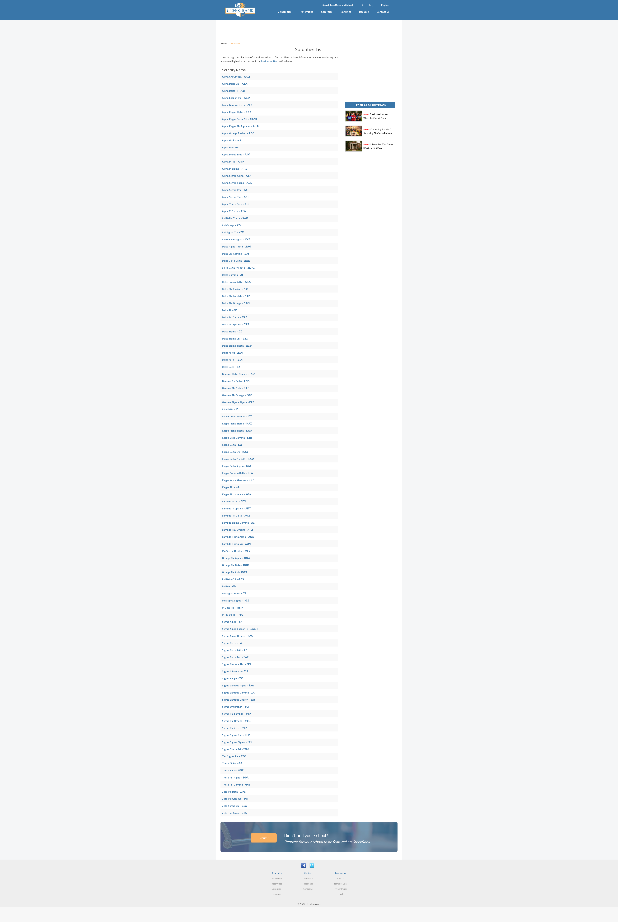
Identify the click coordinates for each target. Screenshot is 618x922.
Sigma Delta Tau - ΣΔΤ (235, 657)
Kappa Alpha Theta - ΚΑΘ (237, 431)
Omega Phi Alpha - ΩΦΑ (236, 558)
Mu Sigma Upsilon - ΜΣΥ (236, 551)
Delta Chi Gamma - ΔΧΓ (236, 254)
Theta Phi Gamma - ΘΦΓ (236, 785)
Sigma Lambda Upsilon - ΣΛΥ (239, 700)
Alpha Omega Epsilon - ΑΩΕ (238, 133)
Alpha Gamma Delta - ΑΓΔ (237, 105)
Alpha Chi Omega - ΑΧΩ (236, 77)
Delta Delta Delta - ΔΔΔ (236, 261)
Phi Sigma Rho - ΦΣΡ (234, 593)
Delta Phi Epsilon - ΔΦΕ (235, 289)
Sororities (326, 12)
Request (364, 12)
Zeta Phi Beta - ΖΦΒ (234, 792)
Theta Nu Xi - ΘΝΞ (232, 770)
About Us (340, 878)
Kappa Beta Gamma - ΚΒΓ (237, 438)
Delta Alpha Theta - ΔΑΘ (236, 246)
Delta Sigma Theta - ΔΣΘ (237, 346)
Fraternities (306, 12)
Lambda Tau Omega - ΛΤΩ (237, 530)
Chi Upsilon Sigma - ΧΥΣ (236, 239)
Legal (340, 894)
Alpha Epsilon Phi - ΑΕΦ (236, 98)
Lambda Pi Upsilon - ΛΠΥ (236, 508)
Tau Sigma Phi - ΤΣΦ (234, 756)
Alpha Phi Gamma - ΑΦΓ (236, 154)
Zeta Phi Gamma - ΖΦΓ (235, 799)
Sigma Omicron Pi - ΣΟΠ (236, 707)
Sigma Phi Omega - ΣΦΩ (236, 721)
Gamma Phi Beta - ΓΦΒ (235, 388)
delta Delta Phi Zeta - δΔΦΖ (238, 268)
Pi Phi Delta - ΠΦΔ (232, 615)
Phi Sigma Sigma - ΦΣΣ (235, 600)
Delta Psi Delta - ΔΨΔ (234, 317)
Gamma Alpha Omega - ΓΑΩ (238, 374)
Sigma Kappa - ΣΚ (232, 678)
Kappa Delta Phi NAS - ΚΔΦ (238, 459)
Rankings (346, 12)
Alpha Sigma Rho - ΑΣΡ (235, 190)
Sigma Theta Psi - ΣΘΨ (235, 749)
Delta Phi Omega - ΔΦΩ (236, 303)
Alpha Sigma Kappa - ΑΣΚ (237, 183)
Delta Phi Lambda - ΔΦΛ (236, 296)
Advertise (308, 878)
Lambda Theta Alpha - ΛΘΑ (238, 537)
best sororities (269, 61)
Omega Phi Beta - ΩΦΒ (235, 565)
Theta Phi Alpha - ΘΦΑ (235, 777)
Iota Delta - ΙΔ (230, 409)
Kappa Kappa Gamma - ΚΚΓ (238, 480)
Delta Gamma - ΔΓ (233, 275)
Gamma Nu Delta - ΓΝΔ (236, 381)
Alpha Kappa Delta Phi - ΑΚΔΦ (239, 119)
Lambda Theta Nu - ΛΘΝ (236, 544)
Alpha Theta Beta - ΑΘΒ (236, 204)
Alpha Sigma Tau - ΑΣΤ (235, 197)
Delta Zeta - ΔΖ (231, 367)
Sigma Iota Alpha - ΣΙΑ (235, 671)
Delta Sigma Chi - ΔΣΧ (235, 338)
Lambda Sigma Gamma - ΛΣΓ (239, 523)
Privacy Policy (340, 888)
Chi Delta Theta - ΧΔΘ (235, 218)
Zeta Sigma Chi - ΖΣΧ (234, 806)
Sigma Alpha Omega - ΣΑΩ (237, 636)
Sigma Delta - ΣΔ (232, 643)
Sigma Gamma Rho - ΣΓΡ (237, 664)
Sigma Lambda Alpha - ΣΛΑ (238, 685)
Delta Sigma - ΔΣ (232, 331)
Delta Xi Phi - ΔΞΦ (232, 360)
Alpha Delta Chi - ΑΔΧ (235, 84)
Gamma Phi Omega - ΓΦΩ (237, 395)
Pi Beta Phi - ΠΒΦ (232, 608)
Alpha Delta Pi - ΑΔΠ (234, 91)
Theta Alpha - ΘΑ (232, 763)
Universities (284, 12)
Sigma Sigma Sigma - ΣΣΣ (237, 742)
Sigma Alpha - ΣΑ (232, 622)
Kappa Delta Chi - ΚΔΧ (235, 452)
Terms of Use (340, 883)
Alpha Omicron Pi (232, 140)
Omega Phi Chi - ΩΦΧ (234, 572)
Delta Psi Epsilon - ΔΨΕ (235, 324)
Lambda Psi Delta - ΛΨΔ (236, 515)
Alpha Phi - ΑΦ (230, 147)
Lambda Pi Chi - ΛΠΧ (234, 501)
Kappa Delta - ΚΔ (232, 445)
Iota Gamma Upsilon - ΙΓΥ (237, 416)
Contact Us (383, 12)
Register (385, 5)
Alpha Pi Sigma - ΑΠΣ (234, 169)
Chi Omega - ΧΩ (231, 225)
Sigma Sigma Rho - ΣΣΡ (236, 735)
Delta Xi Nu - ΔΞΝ (232, 353)
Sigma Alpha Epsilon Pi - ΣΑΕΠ (240, 629)
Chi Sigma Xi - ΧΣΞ (233, 232)
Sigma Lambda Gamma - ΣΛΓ (239, 692)
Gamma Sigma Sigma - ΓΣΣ (238, 402)
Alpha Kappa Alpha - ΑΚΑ (236, 112)
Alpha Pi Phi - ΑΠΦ (233, 161)
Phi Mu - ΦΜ (229, 586)
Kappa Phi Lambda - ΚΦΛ (236, 494)
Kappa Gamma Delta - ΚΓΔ (237, 473)
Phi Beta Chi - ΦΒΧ (233, 579)
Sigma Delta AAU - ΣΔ (235, 650)
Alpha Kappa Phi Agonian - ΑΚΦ (240, 126)
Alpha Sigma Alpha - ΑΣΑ (236, 176)
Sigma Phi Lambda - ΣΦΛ (236, 714)
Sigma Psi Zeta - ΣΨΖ (234, 728)
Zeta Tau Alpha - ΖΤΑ (234, 813)
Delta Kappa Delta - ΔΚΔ (236, 282)
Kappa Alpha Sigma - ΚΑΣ (237, 423)
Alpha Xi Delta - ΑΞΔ (234, 211)
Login (371, 5)
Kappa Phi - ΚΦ (230, 487)
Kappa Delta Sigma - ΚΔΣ (237, 466)
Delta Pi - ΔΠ (229, 310)
